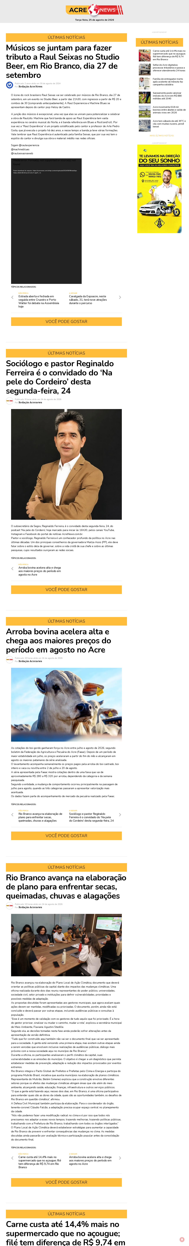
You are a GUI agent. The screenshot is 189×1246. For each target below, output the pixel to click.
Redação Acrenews (30, 402)
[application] (46, 221)
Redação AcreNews (30, 86)
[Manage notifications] (182, 1239)
